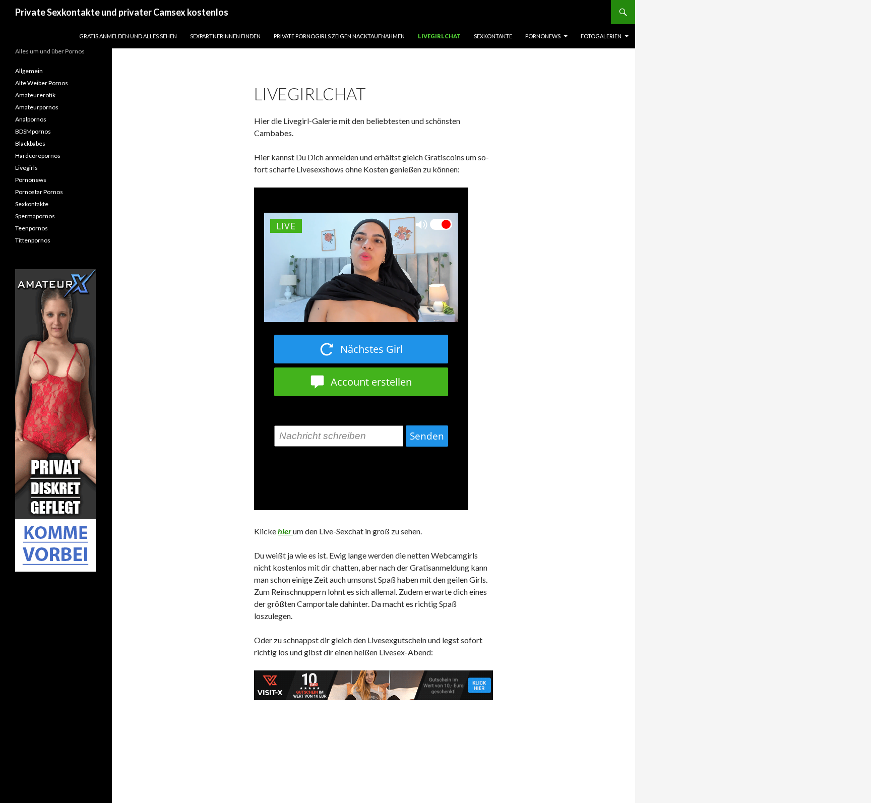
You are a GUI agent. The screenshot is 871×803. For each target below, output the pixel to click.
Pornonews (543, 36)
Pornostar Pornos (39, 192)
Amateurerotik (35, 95)
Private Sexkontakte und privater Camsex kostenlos (121, 12)
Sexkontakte (493, 36)
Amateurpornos (36, 107)
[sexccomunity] (55, 420)
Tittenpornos (32, 240)
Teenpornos (31, 228)
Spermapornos (35, 216)
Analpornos (30, 119)
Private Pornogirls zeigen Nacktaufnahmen (339, 36)
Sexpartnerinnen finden (225, 36)
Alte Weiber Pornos (41, 83)
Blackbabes (30, 143)
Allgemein (29, 71)
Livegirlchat (439, 36)
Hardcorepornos (37, 155)
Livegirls (26, 167)
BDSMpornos (33, 131)
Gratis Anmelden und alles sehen (128, 36)
